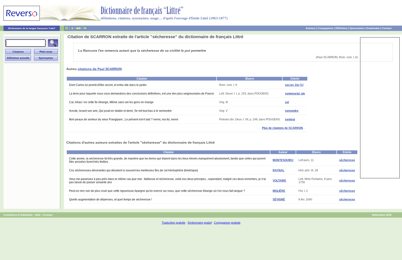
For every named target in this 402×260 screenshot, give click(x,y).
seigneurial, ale (295, 93)
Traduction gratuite (173, 222)
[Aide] (66, 28)
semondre (291, 110)
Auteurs (310, 28)
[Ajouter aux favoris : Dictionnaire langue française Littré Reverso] (72, 28)
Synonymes (357, 28)
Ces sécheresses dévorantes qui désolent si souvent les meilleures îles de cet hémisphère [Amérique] (133, 170)
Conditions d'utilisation (18, 214)
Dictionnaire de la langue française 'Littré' (31, 28)
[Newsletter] (78, 28)
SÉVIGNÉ (279, 199)
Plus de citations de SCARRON (282, 128)
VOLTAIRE (279, 180)
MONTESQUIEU (283, 160)
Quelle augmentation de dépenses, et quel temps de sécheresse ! (110, 199)
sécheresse (347, 160)
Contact (387, 28)
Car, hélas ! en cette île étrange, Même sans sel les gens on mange (111, 102)
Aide (37, 214)
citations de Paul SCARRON (100, 69)
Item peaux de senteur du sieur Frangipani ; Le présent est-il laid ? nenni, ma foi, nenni (123, 119)
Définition (341, 28)
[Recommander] (85, 28)
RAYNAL (278, 170)
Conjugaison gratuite (227, 222)
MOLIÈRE (279, 190)
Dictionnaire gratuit (200, 222)
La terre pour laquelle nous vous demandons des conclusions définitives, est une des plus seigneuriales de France (141, 93)
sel (287, 102)
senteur (290, 119)
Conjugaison (325, 28)
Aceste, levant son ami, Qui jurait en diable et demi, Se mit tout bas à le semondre (120, 110)
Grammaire (373, 28)
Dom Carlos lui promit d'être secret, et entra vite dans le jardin (108, 85)
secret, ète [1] (294, 85)
